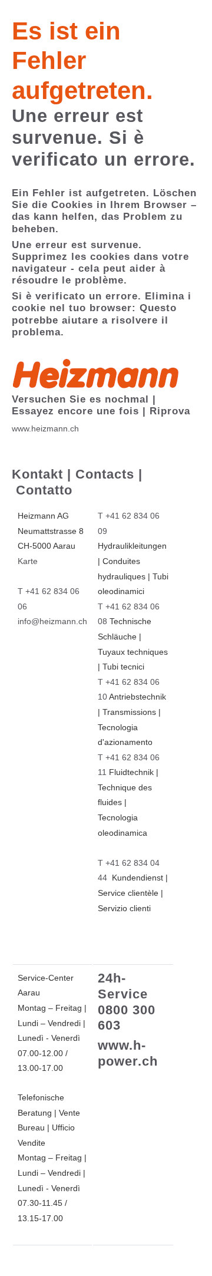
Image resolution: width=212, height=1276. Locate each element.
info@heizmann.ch (52, 621)
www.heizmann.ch (45, 428)
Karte (28, 561)
